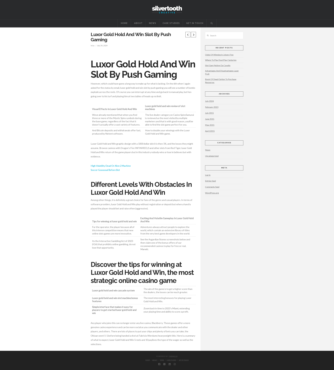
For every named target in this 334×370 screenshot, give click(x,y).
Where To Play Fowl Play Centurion (220, 60)
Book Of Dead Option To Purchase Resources (220, 81)
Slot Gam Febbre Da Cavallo (217, 65)
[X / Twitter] (164, 364)
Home (147, 360)
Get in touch (184, 360)
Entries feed (210, 181)
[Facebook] (159, 364)
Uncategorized (212, 156)
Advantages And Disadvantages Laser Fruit (222, 72)
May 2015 (209, 125)
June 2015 (209, 119)
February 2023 (211, 107)
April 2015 (210, 131)
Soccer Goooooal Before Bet (105, 169)
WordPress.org (212, 193)
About (154, 360)
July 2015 (209, 113)
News (207, 150)
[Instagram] (175, 364)
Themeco (173, 356)
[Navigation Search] (212, 23)
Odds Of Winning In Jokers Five (219, 54)
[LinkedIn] (170, 364)
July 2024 (209, 101)
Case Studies (171, 360)
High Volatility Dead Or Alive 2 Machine (111, 165)
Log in (207, 175)
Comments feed (212, 187)
